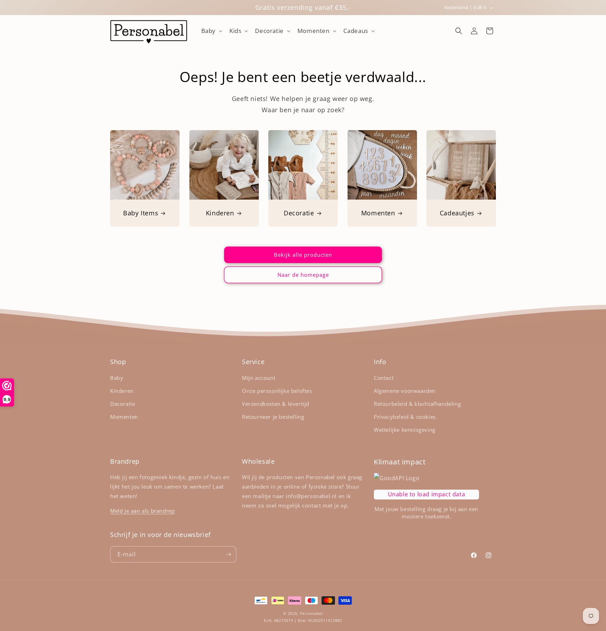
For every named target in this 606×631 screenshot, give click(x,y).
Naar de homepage (303, 274)
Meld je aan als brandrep (142, 510)
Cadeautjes (457, 213)
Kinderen (220, 213)
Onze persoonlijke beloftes (277, 390)
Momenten (378, 213)
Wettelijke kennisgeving (405, 429)
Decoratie (299, 213)
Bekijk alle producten (303, 254)
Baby (116, 377)
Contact (383, 377)
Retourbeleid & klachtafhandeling (417, 403)
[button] (211, 31)
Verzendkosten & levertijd (275, 403)
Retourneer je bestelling (273, 416)
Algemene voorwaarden (405, 390)
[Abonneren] (228, 554)
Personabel (311, 613)
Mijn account (258, 377)
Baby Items (140, 213)
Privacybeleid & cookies (405, 416)
